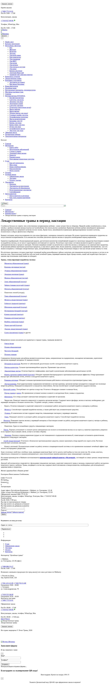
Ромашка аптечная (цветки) (14, 318)
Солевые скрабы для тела (18, 115)
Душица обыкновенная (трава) (15, 271)
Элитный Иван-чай (16, 73)
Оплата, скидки (15, 180)
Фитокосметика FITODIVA (15, 96)
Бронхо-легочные (15, 71)
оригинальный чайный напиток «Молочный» (57, 457)
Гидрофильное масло (17, 129)
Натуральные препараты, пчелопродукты (20, 90)
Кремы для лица (15, 123)
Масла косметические (17, 119)
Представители (10, 194)
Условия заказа (10, 174)
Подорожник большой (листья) (15, 311)
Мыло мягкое (14, 111)
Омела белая (9, 343)
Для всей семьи (15, 55)
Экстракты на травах (17, 82)
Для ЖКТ (12, 61)
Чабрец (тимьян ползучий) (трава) (16, 285)
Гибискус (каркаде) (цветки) (14, 303)
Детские (12, 53)
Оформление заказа (16, 176)
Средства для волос (16, 100)
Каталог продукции (12, 44)
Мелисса (7, 409)
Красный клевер (10, 389)
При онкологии (15, 57)
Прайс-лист (9, 42)
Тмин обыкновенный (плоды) (15, 296)
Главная (8, 144)
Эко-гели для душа (16, 130)
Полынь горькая (10, 354)
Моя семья (13, 165)
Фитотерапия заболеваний (19, 149)
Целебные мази (10, 88)
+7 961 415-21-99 (7, 583)
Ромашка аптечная (11, 380)
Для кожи (12, 69)
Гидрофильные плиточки (18, 117)
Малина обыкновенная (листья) (16, 278)
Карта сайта (13, 147)
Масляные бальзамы (16, 84)
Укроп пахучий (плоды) (13, 325)
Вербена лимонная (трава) (14, 322)
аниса (19, 393)
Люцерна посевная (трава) (14, 274)
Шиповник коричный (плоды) (15, 307)
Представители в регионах (19, 196)
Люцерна (7, 435)
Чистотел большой (11, 351)
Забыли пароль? (18, 512)
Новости (12, 155)
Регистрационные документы (20, 190)
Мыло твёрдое (14, 109)
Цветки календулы (11, 367)
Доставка (12, 178)
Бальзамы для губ (15, 121)
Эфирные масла (11, 132)
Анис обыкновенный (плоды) (15, 282)
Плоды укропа (9, 393)
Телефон (4, 660)
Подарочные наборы (12, 134)
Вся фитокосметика (16, 98)
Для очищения (14, 59)
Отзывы (8, 172)
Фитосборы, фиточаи (13, 46)
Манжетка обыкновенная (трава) (16, 263)
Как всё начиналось (16, 163)
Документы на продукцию (19, 186)
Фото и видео (14, 171)
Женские (12, 49)
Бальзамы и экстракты (13, 80)
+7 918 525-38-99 (7, 594)
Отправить (5, 664)
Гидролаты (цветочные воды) (20, 107)
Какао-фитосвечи (11, 86)
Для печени (13, 65)
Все (10, 48)
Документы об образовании (19, 188)
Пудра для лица (15, 127)
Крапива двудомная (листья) (14, 267)
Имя (3, 656)
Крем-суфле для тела (17, 125)
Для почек (13, 63)
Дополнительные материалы (15, 136)
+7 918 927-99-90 (7, 610)
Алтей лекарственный (12, 441)
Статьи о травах (15, 151)
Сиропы (8, 94)
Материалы (9, 145)
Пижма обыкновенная (12, 347)
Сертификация (14, 192)
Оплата (8, 550)
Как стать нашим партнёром (19, 198)
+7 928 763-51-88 (20, 583)
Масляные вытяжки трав (14, 92)
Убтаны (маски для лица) (18, 113)
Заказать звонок (7, 4)
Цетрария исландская (12, 364)
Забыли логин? (6, 512)
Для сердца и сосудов (17, 67)
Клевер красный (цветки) (13, 314)
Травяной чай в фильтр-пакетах (21, 75)
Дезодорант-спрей (16, 103)
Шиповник (8, 397)
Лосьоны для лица (16, 102)
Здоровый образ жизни (17, 153)
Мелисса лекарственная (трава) (15, 300)
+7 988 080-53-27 (7, 566)
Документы (9, 182)
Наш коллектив (15, 169)
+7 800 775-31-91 (7, 600)
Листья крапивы (10, 384)
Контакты (8, 199)
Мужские (12, 51)
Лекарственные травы (13, 78)
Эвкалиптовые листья (12, 371)
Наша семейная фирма (17, 167)
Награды (12, 184)
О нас (7, 161)
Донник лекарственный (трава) (15, 329)
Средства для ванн (16, 105)
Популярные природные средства (21, 159)
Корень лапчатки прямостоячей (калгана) (19, 375)
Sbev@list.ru (5, 619)
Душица (7, 413)
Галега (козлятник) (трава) (14, 333)
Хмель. (6, 430)
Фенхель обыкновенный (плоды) (16, 289)
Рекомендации (14, 157)
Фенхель (7, 420)
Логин (3, 508)
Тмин (6, 417)
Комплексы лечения (12, 76)
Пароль (3, 510)
